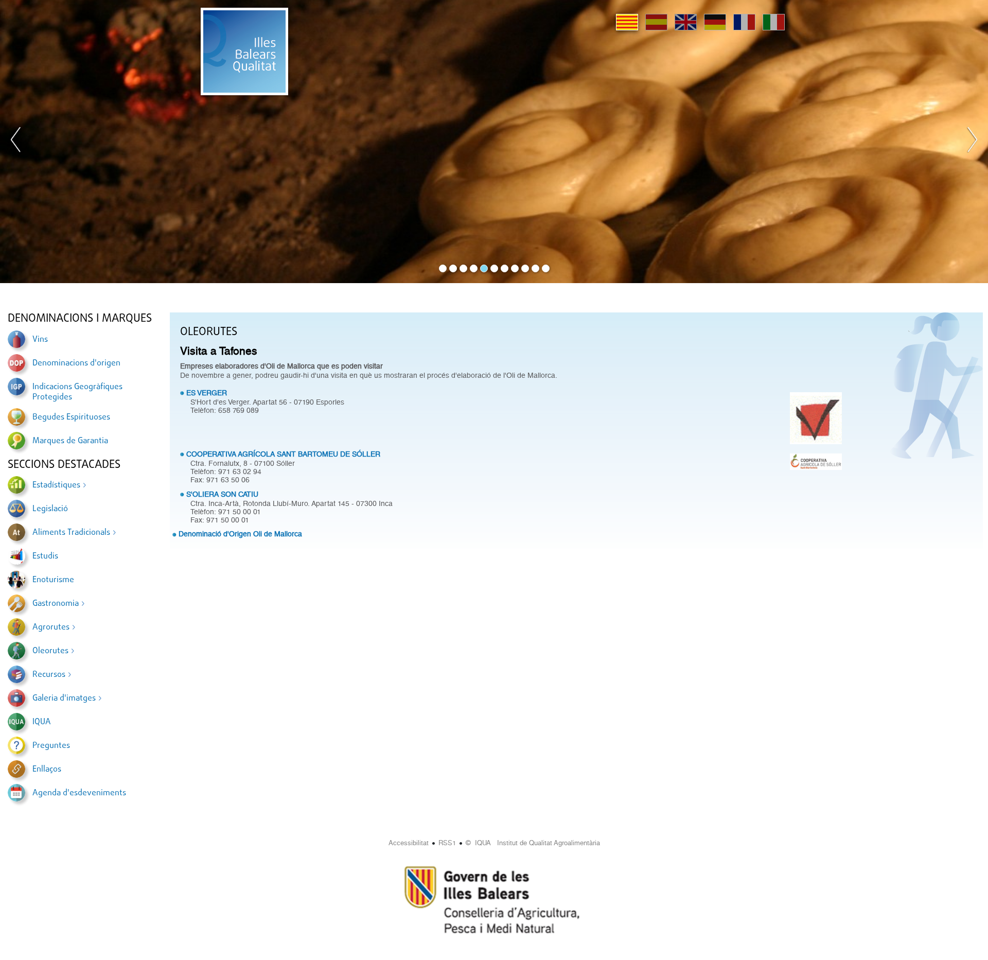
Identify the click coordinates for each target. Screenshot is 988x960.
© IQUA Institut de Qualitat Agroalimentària (533, 843)
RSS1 (447, 843)
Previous (16, 141)
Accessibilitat (409, 843)
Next (972, 141)
